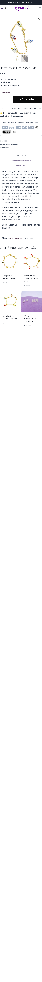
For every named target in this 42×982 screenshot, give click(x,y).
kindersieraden (14, 238)
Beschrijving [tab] (21, 155)
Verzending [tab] (21, 165)
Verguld (6, 147)
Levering (3, 108)
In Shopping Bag (27, 99)
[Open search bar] (6, 8)
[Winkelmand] (40, 8)
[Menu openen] (2, 8)
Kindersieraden (12, 144)
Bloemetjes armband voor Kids (31, 278)
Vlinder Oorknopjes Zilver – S (30, 319)
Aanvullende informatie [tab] (21, 160)
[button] (39, 19)
